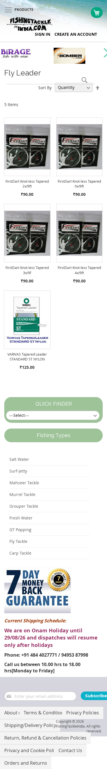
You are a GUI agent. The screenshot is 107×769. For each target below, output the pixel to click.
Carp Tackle (20, 553)
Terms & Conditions (45, 713)
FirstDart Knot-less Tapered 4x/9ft (79, 270)
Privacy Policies (82, 713)
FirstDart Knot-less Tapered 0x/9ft (79, 183)
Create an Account (75, 34)
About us (14, 713)
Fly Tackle (18, 541)
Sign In (42, 34)
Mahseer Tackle (24, 482)
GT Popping (20, 529)
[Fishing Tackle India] (30, 24)
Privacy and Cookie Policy (31, 750)
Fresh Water (21, 518)
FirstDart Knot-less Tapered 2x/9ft (27, 183)
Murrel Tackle (22, 494)
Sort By (45, 87)
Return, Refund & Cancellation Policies (45, 738)
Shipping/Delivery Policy (30, 725)
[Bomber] (69, 62)
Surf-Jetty (18, 471)
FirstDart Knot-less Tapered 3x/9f (27, 270)
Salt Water (19, 459)
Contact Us (70, 750)
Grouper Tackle (23, 506)
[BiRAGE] (16, 57)
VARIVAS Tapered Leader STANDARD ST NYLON (27, 356)
